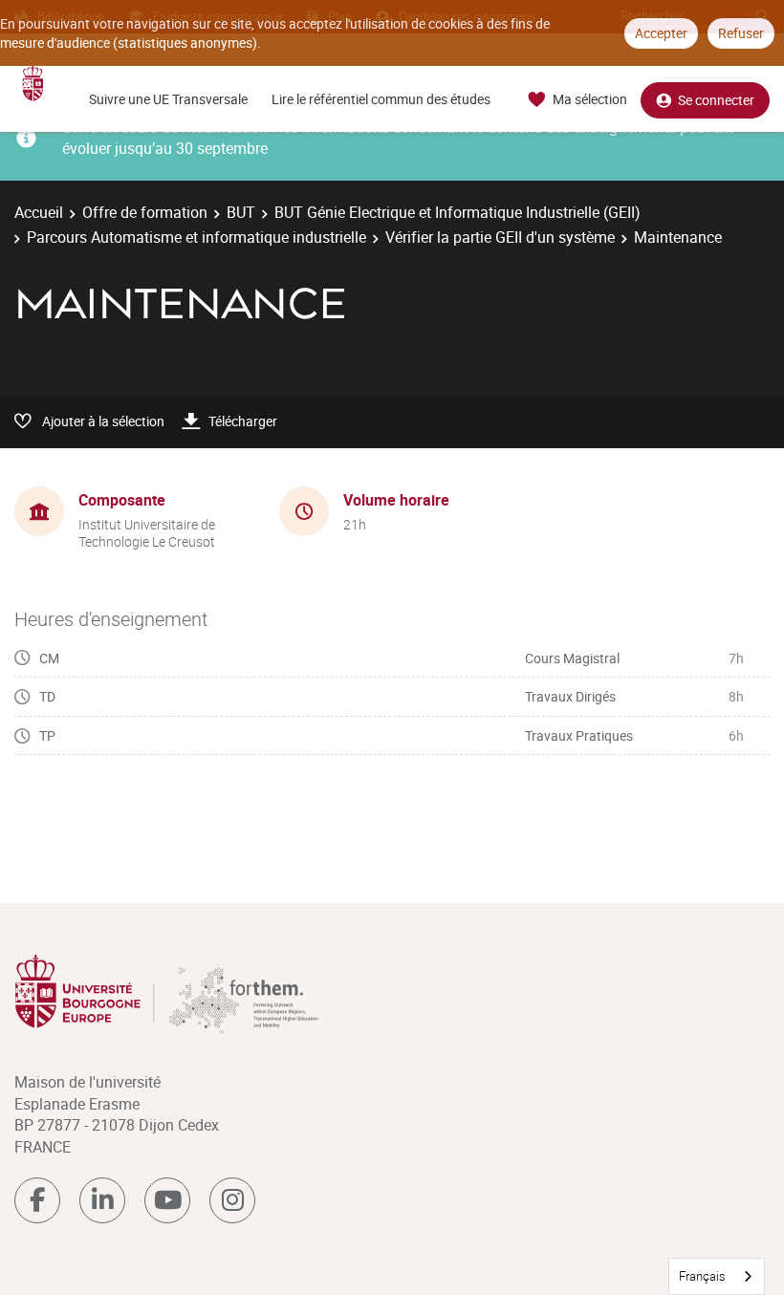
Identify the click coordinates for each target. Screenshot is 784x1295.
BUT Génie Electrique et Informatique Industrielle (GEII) (457, 212)
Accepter (661, 33)
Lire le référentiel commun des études (381, 99)
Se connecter (716, 100)
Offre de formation (144, 212)
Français (702, 1275)
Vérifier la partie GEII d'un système (500, 237)
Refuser (741, 33)
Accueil (38, 212)
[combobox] (716, 1276)
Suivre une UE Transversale (168, 99)
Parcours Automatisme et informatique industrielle (196, 237)
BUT (241, 212)
